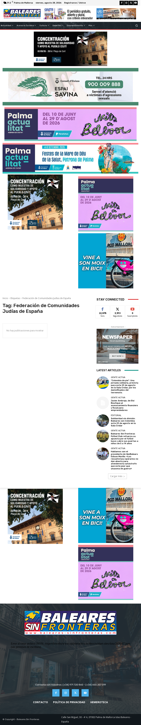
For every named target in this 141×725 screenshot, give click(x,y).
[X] (131, 3)
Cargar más (116, 476)
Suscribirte (133, 308)
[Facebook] (122, 3)
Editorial (116, 415)
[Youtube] (135, 3)
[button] (136, 25)
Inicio (5, 298)
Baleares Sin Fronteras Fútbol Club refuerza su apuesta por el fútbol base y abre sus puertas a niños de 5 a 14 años (124, 439)
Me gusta (102, 308)
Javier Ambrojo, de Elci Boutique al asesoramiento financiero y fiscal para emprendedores (124, 406)
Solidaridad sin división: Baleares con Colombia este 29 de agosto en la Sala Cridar (123, 422)
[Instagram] (126, 3)
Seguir (118, 308)
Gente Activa (118, 377)
